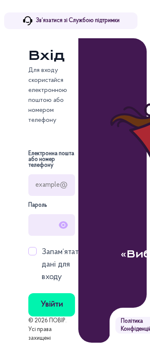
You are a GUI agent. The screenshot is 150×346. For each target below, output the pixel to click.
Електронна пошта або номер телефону (51, 159)
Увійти (52, 304)
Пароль (37, 205)
